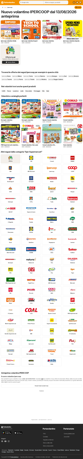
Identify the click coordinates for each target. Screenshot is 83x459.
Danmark (44, 450)
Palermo (40, 76)
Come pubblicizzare (69, 433)
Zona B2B (66, 436)
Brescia (73, 76)
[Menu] (80, 2)
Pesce (9, 91)
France (54, 450)
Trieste (29, 79)
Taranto (7, 79)
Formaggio (37, 91)
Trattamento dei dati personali (59, 457)
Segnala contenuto (48, 440)
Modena (41, 79)
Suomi (50, 450)
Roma (6, 76)
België (21, 450)
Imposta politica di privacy (26, 457)
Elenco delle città (47, 443)
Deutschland (38, 450)
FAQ (44, 433)
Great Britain (60, 450)
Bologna (52, 76)
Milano (17, 76)
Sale (47, 91)
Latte (21, 91)
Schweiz (31, 450)
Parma (18, 79)
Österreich (11, 450)
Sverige (4, 452)
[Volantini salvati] (74, 2)
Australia (16, 450)
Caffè (3, 91)
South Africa (10, 452)
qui (42, 379)
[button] (77, 2)
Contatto (45, 436)
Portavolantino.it (14, 457)
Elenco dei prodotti (48, 446)
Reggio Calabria (55, 79)
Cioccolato (28, 91)
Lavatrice (15, 91)
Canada (26, 450)
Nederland (72, 450)
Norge (77, 450)
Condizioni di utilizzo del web (42, 457)
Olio (43, 91)
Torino (28, 76)
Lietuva (67, 450)
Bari (63, 76)
